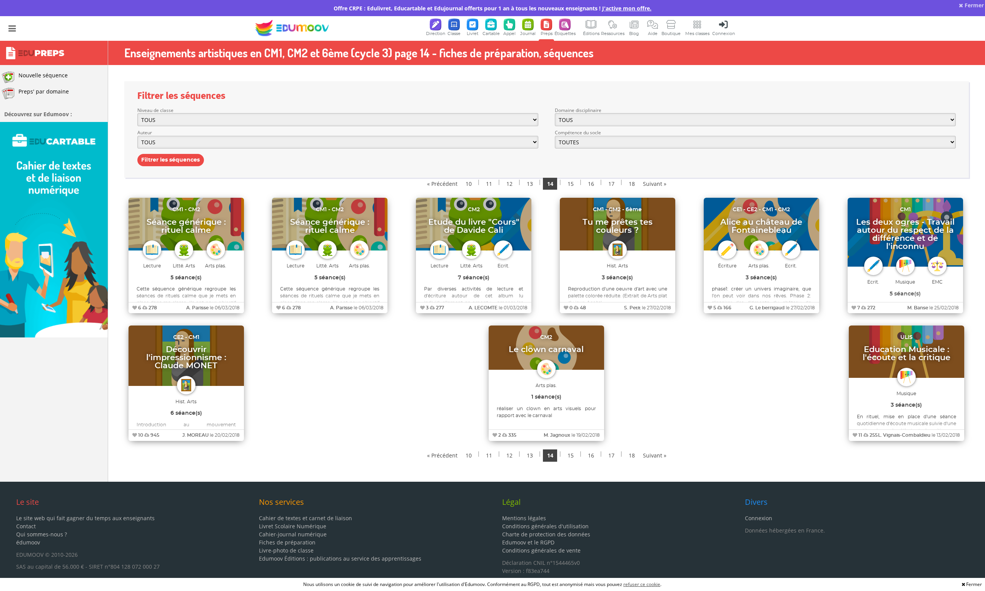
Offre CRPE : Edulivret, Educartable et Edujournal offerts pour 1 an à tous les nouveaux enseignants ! (492, 8)
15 (571, 183)
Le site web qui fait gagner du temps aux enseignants (85, 518)
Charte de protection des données (546, 534)
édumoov (28, 542)
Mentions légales (524, 518)
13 (530, 183)
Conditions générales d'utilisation (545, 526)
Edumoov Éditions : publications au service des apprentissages (340, 558)
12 (509, 183)
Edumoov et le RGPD (528, 542)
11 (489, 183)
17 (611, 183)
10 (469, 183)
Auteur (144, 132)
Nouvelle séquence (43, 75)
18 (632, 183)
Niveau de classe (155, 110)
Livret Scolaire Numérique (292, 526)
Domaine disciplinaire (578, 110)
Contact (26, 526)
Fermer (973, 5)
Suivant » (654, 183)
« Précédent (442, 183)
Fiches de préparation (287, 542)
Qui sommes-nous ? (41, 534)
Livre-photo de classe (286, 550)
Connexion (758, 518)
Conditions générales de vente (541, 550)
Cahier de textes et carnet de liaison (305, 518)
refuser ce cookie (641, 584)
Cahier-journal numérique (293, 534)
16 (591, 183)
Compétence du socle (578, 132)
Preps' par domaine (43, 91)
